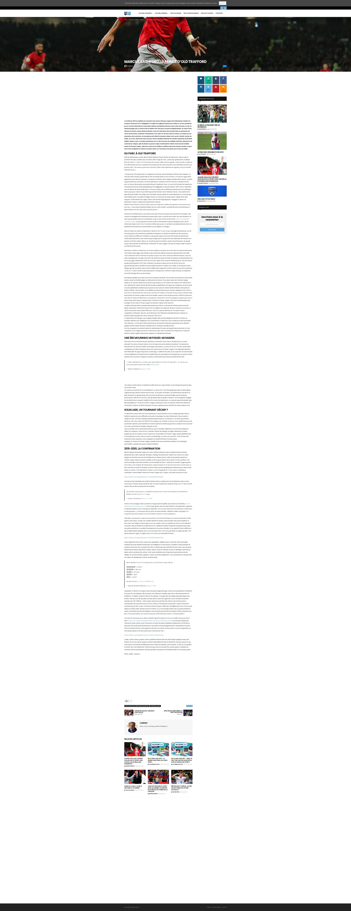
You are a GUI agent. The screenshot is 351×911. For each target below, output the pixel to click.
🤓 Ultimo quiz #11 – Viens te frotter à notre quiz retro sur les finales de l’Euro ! (181, 760)
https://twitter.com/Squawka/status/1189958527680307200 (143, 538)
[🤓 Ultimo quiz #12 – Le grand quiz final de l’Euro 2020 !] (158, 749)
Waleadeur (202, 201)
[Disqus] (158, 823)
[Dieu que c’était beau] (212, 191)
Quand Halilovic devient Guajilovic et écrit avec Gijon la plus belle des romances (133, 761)
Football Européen (145, 13)
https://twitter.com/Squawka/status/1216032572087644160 (143, 635)
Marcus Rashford (144, 706)
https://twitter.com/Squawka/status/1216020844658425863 (143, 477)
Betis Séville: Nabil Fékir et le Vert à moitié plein (173, 712)
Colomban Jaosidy (154, 764)
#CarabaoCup (155, 364)
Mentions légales (216, 907)
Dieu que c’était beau (206, 199)
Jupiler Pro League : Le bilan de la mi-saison (144, 712)
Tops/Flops (219, 13)
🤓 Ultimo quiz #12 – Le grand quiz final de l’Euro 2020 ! (158, 760)
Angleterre (142, 19)
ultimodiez (202, 154)
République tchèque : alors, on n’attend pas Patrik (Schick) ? (181, 788)
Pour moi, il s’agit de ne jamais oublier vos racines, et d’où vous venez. (151, 620)
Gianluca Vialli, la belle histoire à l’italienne (133, 787)
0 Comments (148, 66)
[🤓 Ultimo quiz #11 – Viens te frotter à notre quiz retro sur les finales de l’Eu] (182, 749)
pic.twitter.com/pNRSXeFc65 (145, 581)
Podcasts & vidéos (207, 13)
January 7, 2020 (145, 369)
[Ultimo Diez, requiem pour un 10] (212, 140)
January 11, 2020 (147, 498)
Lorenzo (130, 66)
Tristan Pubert (130, 790)
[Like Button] (126, 701)
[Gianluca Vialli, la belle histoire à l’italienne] (135, 777)
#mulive (143, 494)
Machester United (131, 706)
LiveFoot (209, 907)
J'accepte (222, 3)
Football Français (161, 13)
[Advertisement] (158, 98)
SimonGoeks (175, 792)
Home (125, 19)
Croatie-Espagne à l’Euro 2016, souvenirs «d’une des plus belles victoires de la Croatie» (158, 788)
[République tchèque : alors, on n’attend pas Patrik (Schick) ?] (182, 777)
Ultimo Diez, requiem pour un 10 (211, 152)
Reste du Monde (175, 13)
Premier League (156, 706)
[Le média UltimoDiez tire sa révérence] (212, 113)
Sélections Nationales (191, 13)
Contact (224, 907)
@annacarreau (129, 766)
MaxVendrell (203, 129)
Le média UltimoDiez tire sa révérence (209, 126)
